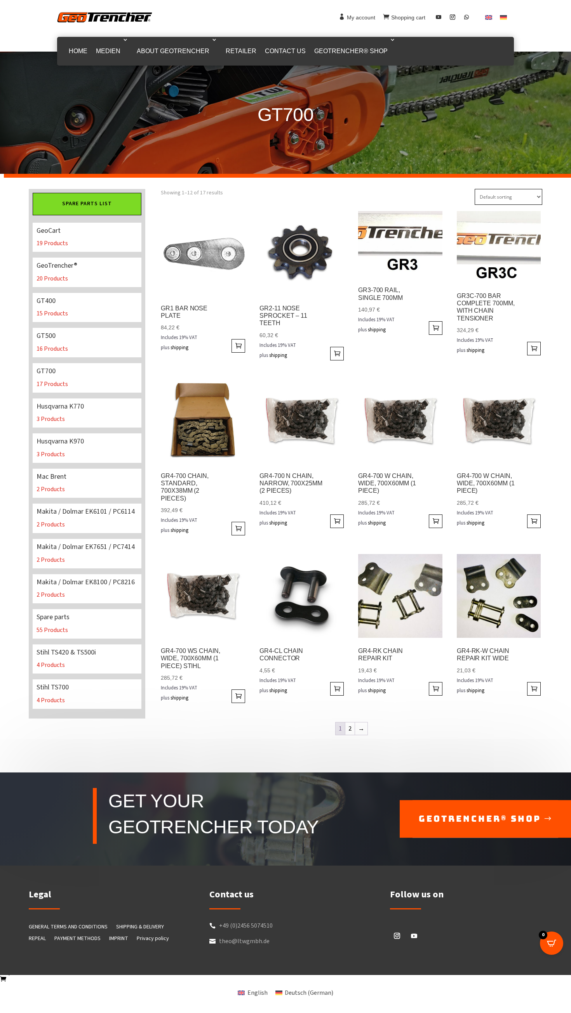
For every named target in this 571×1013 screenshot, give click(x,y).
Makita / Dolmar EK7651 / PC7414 (87, 553)
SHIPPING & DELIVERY (140, 927)
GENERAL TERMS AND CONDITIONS (68, 927)
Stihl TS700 (87, 694)
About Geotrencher (173, 51)
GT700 (87, 378)
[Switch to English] (488, 17)
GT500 (87, 342)
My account (361, 17)
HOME (78, 51)
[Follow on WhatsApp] (466, 17)
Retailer (241, 51)
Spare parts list (87, 204)
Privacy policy (153, 939)
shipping (179, 347)
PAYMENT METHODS (77, 939)
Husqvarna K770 (87, 413)
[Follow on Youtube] (438, 17)
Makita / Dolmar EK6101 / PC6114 (87, 518)
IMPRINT (118, 939)
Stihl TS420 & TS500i (87, 659)
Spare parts (87, 624)
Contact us (285, 51)
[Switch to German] (503, 17)
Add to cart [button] (238, 346)
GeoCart (87, 237)
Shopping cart (408, 17)
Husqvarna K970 (87, 448)
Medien (108, 51)
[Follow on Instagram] (452, 17)
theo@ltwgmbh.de (244, 941)
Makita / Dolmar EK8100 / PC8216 (87, 589)
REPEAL (37, 939)
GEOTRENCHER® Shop (351, 51)
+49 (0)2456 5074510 (246, 925)
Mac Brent (87, 483)
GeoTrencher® (87, 272)
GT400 (87, 307)
